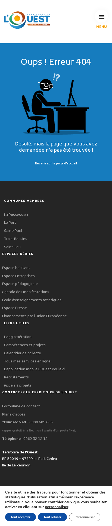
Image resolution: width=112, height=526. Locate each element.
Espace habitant (16, 268)
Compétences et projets (25, 345)
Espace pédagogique (20, 284)
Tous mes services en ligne (27, 361)
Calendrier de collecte (22, 353)
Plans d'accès (13, 414)
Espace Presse (14, 308)
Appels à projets (18, 385)
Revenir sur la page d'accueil (56, 163)
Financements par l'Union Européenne (34, 316)
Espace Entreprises (18, 276)
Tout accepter (20, 517)
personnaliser (56, 507)
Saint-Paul (13, 231)
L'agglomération (18, 337)
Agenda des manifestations (25, 292)
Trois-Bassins (15, 239)
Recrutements (16, 377)
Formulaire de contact (21, 406)
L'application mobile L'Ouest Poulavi (34, 369)
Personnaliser (84, 517)
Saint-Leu (12, 247)
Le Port (10, 222)
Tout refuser (52, 517)
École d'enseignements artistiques (31, 300)
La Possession (16, 215)
